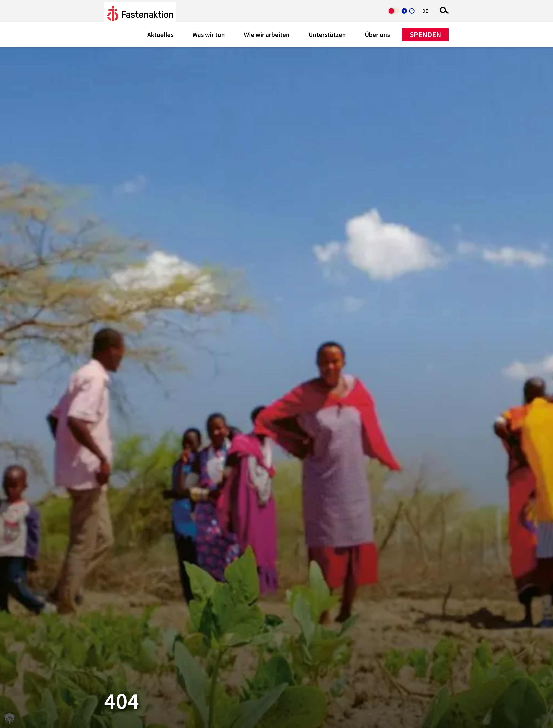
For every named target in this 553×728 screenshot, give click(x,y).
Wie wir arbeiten (267, 34)
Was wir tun (208, 34)
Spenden (425, 34)
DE (425, 11)
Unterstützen (327, 34)
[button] (9, 718)
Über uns (377, 34)
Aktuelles (160, 34)
